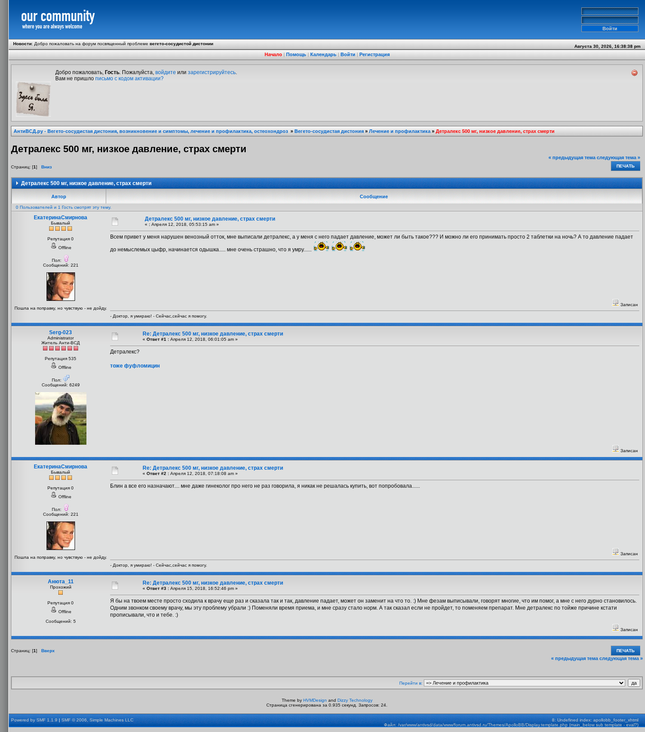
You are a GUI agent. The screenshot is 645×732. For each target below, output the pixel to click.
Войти (347, 54)
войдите (165, 72)
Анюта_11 (61, 581)
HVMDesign (315, 700)
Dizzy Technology (355, 700)
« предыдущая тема (571, 157)
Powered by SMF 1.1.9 (34, 720)
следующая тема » (618, 157)
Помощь (296, 54)
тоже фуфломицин (135, 366)
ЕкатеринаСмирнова (60, 217)
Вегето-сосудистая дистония (329, 131)
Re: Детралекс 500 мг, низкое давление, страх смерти (213, 334)
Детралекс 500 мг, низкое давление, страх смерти (495, 131)
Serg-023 (60, 332)
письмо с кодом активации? (129, 78)
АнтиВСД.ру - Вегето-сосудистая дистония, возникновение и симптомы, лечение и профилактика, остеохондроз (151, 131)
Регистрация (374, 54)
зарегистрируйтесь (212, 72)
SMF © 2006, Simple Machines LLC (97, 720)
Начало (273, 54)
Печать (625, 166)
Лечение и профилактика (399, 131)
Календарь (323, 54)
